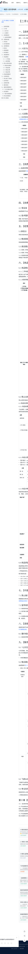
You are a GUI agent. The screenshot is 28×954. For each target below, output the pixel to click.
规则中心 (18, 2)
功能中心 (25, 2)
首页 (13, 2)
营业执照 (22, 948)
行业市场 (8, 14)
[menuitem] (12, 2)
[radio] (2, 943)
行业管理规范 (15, 14)
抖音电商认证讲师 (21, 946)
